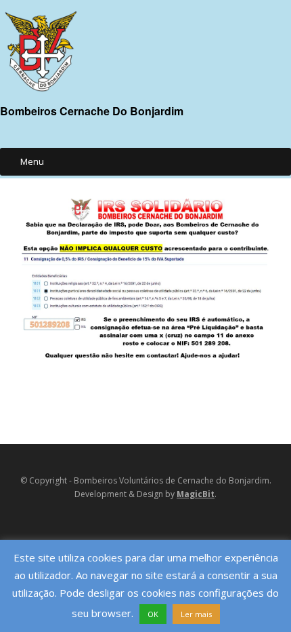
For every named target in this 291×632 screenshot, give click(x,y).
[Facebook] (125, 526)
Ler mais (196, 614)
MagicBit (196, 494)
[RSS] (162, 526)
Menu (32, 161)
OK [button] (153, 614)
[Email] (142, 526)
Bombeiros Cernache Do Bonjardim (91, 111)
